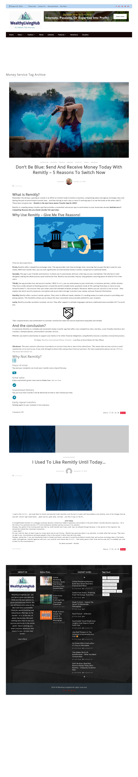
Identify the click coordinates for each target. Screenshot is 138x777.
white (106, 594)
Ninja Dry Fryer (109, 584)
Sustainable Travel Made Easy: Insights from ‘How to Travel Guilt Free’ (84, 623)
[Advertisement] (69, 56)
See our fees (56, 380)
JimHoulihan (60, 471)
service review (109, 591)
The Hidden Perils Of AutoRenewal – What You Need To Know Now (84, 654)
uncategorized (69, 457)
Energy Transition (110, 581)
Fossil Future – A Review (81, 614)
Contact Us (42, 6)
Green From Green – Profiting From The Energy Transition (58, 600)
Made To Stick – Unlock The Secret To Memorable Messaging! (59, 616)
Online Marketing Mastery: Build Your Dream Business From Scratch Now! (58, 582)
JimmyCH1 (60, 181)
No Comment (16, 548)
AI (104, 577)
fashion (62, 162)
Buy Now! (63, 6)
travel (86, 162)
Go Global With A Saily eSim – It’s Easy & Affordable (83, 644)
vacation (94, 162)
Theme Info (32, 6)
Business (54, 162)
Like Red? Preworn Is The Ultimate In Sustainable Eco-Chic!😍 (83, 634)
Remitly (60, 283)
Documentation (53, 6)
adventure (44, 162)
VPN (119, 591)
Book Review (113, 577)
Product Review (109, 587)
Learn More (22, 639)
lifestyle (78, 162)
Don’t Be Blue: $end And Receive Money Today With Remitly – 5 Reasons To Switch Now (84, 666)
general (70, 162)
